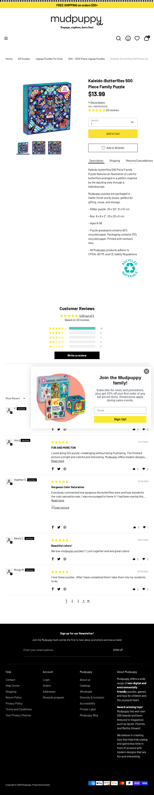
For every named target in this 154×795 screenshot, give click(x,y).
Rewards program (53, 697)
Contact (10, 679)
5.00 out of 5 (86, 315)
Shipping (114, 160)
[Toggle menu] (6, 38)
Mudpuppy (26, 785)
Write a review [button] (77, 355)
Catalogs (85, 685)
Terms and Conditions (19, 709)
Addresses (49, 691)
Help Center (13, 685)
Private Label (88, 709)
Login (46, 679)
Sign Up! (120, 419)
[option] (46, 109)
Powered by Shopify (41, 785)
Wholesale (86, 691)
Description (96, 160)
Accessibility (87, 703)
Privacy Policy (14, 703)
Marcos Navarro (98, 102)
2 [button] (72, 600)
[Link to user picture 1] (60, 514)
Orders (47, 685)
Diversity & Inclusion (92, 697)
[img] (59, 442)
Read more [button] (57, 461)
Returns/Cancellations (139, 160)
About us (85, 679)
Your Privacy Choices (18, 715)
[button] (97, 110)
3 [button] (78, 600)
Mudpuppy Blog (89, 715)
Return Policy (14, 697)
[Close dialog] (146, 371)
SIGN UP (118, 650)
